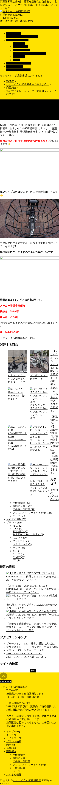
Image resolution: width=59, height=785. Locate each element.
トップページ (13, 731)
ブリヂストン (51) (22, 541)
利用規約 (11, 744)
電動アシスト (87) (22, 506)
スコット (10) (20, 537)
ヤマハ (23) (19, 547)
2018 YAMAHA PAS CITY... (24, 653)
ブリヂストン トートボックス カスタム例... (32, 647)
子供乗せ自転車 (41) (24, 509)
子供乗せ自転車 (21, 50)
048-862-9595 (12, 18)
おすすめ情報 (46, 131)
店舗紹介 (11, 748)
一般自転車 (19, 43)
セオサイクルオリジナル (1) (28, 534)
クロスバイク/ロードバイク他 (29, 53)
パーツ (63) (19, 516)
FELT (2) (17, 525)
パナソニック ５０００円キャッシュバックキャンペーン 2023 (39, 411)
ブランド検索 (13, 741)
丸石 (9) (17, 551)
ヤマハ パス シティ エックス (25, 650)
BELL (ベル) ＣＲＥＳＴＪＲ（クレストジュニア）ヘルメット (39, 488)
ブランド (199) (14, 522)
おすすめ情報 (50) (16, 519)
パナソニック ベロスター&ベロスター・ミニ (16, 378)
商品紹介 (11, 751)
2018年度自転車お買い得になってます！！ (16, 477)
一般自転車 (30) (21, 502)
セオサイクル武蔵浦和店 (27, 780)
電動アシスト (20, 46)
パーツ (16, 60)
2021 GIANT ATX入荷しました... (26, 656)
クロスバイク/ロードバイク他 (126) (32, 512)
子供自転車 (19, 56)
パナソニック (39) (22, 544)
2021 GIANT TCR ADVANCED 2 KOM (17, 444)
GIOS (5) (17, 528)
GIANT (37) (19, 557)
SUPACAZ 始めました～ (16, 397)
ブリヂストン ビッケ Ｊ (39, 377)
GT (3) (16, 560)
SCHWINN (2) (20, 531)
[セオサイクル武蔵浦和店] (15, 11)
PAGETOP (5, 681)
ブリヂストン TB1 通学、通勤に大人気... (31, 643)
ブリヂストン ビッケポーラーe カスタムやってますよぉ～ (39, 445)
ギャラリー (12, 735)
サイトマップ (13, 738)
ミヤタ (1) (18, 554)
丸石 (11, 135)
